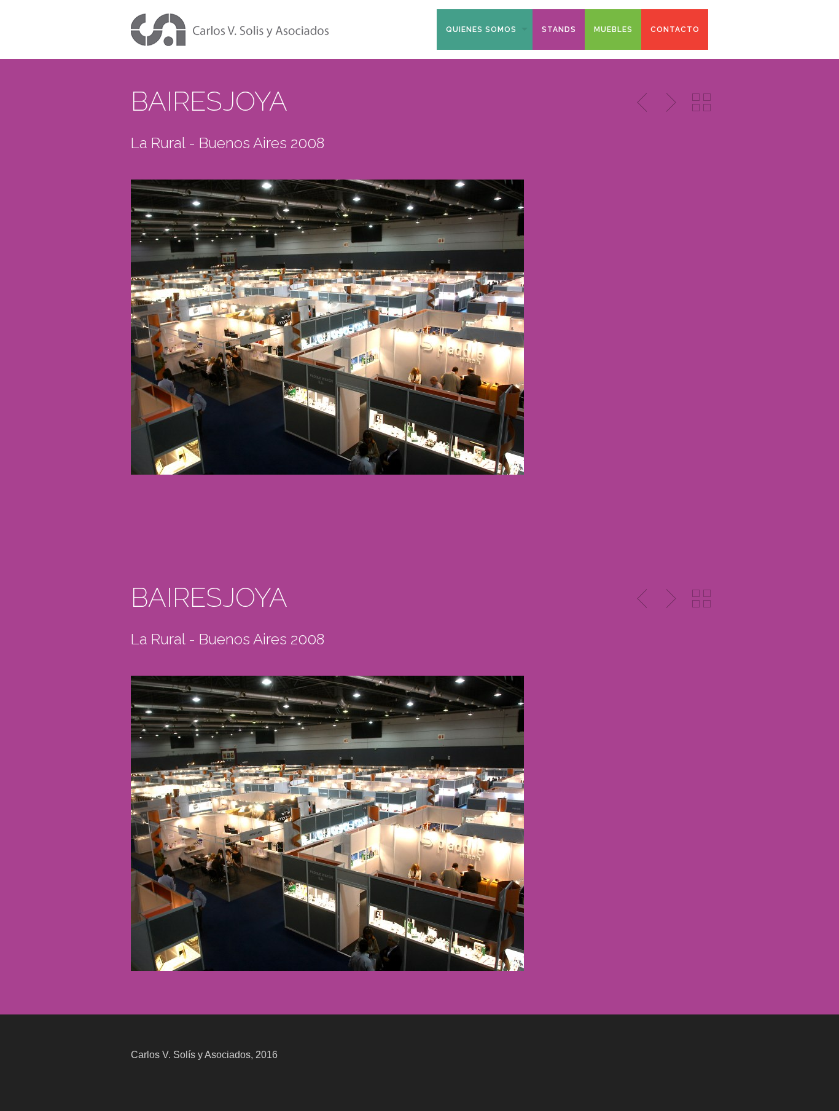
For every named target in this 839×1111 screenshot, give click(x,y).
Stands (559, 29)
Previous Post (643, 103)
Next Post (669, 103)
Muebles (613, 29)
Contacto (675, 29)
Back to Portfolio (701, 103)
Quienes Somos (481, 29)
